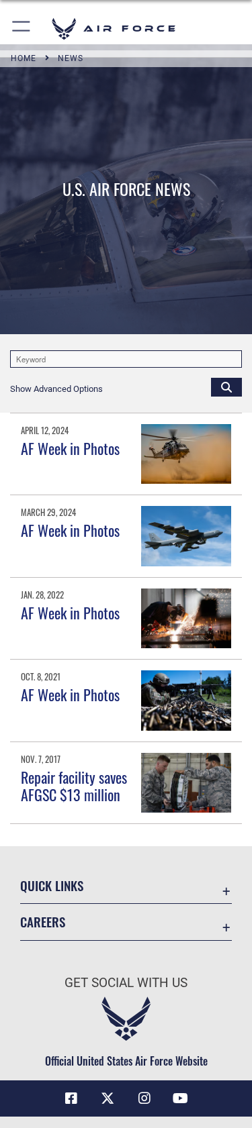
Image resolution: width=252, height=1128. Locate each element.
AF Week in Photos (70, 448)
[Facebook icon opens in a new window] (71, 1098)
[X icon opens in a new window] (107, 1098)
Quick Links (51, 885)
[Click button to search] (226, 386)
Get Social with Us (126, 982)
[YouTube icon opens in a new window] (181, 1098)
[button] (22, 28)
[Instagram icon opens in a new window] (144, 1098)
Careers (42, 921)
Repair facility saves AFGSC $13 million (74, 785)
